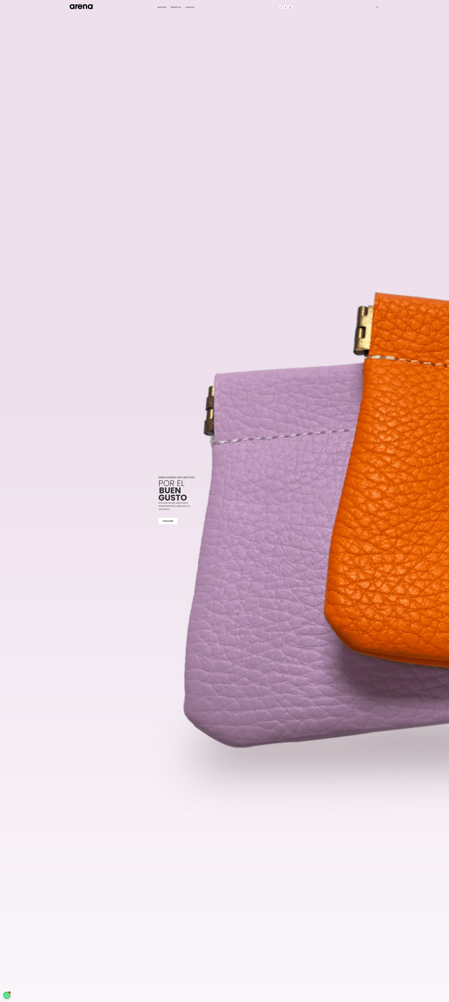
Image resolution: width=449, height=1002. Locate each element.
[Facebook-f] (281, 7)
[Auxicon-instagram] (285, 7)
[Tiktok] (290, 7)
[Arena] (81, 6)
